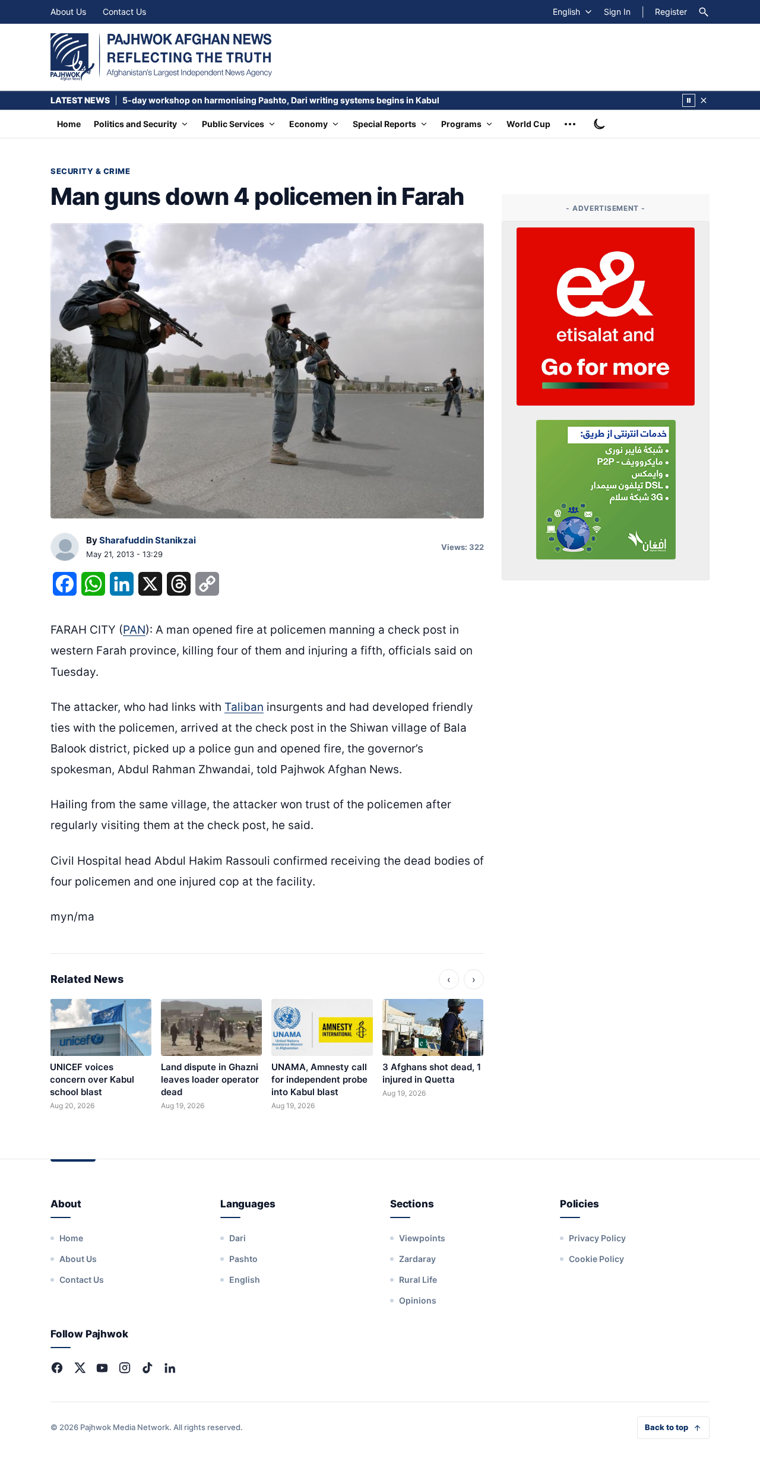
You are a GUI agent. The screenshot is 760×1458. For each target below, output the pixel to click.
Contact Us (124, 12)
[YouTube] (102, 1367)
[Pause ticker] (688, 100)
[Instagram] (124, 1367)
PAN (134, 630)
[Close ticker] (704, 100)
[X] (79, 1367)
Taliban (244, 707)
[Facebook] (57, 1367)
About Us (68, 12)
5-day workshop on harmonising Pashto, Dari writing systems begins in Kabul (280, 100)
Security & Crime (90, 171)
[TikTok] (147, 1367)
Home (69, 124)
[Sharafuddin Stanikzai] (64, 547)
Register (671, 12)
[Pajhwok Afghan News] (161, 57)
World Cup (528, 124)
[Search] (704, 12)
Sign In (617, 12)
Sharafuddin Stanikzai (147, 540)
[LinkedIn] (169, 1367)
